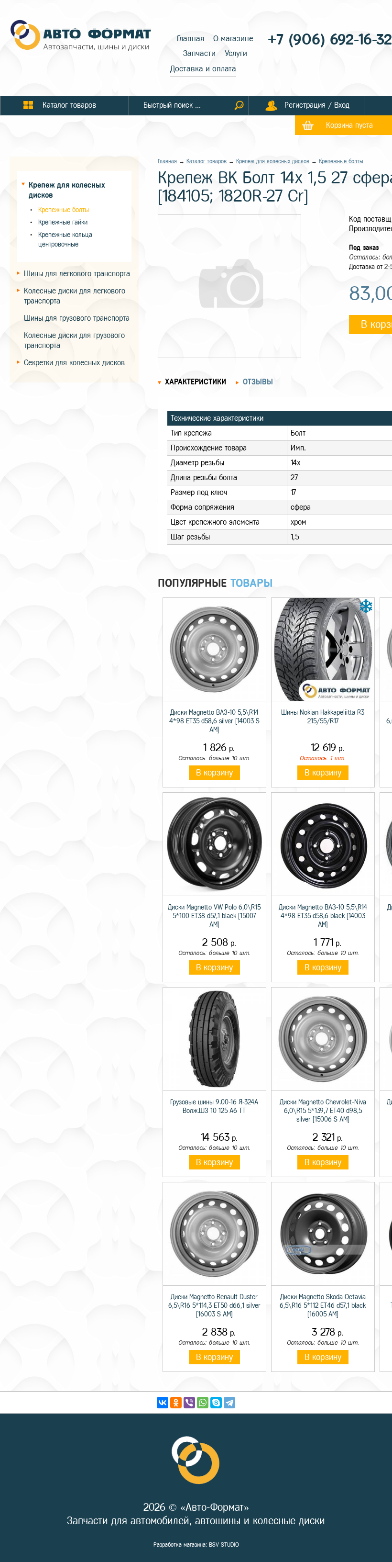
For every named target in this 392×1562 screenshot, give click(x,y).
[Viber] (189, 1402)
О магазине (233, 38)
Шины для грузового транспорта (77, 318)
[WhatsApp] (202, 1402)
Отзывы (258, 382)
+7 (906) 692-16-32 (330, 39)
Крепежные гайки (62, 222)
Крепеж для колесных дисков (272, 161)
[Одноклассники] (176, 1402)
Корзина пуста (349, 125)
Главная (190, 38)
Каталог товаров (206, 161)
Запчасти (199, 53)
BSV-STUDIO (224, 1545)
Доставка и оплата (203, 69)
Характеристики (195, 382)
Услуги (236, 53)
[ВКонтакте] (162, 1402)
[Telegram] (229, 1402)
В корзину (214, 772)
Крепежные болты (63, 210)
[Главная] (81, 36)
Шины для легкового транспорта (77, 274)
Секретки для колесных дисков (74, 363)
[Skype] (216, 1402)
